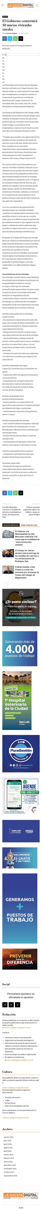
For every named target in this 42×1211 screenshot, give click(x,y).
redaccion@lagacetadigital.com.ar (17, 1028)
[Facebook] (4, 38)
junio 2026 (8, 1144)
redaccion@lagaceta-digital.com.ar (19, 1060)
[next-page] (7, 583)
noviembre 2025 (10, 1169)
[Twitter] (10, 38)
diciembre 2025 (10, 1165)
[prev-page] (3, 583)
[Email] (20, 38)
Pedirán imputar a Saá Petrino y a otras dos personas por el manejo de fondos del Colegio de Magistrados (27, 572)
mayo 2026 (8, 1148)
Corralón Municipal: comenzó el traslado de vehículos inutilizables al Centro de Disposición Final (11, 512)
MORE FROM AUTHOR (29, 525)
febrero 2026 (9, 1158)
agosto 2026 (8, 1137)
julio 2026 (7, 1141)
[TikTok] (17, 1004)
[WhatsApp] (15, 38)
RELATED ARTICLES (11, 525)
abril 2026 (8, 1151)
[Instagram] (11, 1004)
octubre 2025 (9, 1172)
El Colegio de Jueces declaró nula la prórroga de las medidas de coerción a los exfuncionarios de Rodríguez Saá (27, 555)
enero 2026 (8, 1162)
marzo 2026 (8, 1155)
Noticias (5, 17)
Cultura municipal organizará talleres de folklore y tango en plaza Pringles (31, 511)
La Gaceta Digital (11, 33)
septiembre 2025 (10, 1176)
